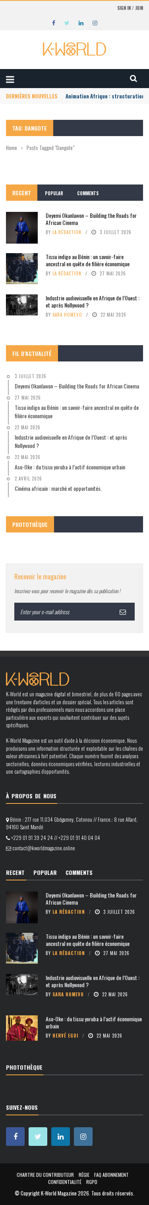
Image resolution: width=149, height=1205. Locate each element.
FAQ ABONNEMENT (111, 1174)
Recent (21, 192)
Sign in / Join (130, 8)
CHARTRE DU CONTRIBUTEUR (45, 1174)
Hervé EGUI (65, 1035)
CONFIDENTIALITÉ (64, 1181)
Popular (54, 193)
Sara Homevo (67, 314)
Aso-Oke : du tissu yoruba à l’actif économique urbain (94, 1022)
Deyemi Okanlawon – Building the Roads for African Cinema (91, 219)
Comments (88, 193)
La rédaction (66, 232)
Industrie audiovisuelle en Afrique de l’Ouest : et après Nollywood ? (92, 301)
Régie (84, 1174)
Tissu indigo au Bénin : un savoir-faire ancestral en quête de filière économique (88, 260)
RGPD (91, 1181)
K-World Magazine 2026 (65, 1193)
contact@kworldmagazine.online (43, 848)
